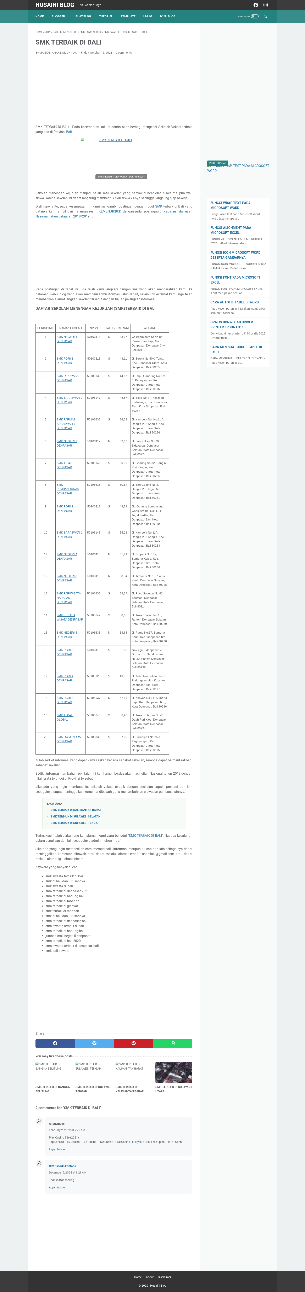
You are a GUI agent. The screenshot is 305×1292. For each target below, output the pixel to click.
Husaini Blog (54, 4)
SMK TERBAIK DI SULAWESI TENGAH (75, 823)
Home (39, 16)
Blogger (58, 16)
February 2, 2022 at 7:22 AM (67, 1130)
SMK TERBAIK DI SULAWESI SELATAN (75, 816)
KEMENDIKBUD (110, 211)
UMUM (147, 16)
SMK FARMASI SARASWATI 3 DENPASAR (66, 424)
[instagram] (265, 5)
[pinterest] (133, 1043)
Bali (69, 132)
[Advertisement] (114, 89)
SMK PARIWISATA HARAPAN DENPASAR (69, 598)
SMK (159, 206)
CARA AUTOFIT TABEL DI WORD (234, 302)
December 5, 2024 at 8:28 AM (67, 1172)
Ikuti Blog (168, 16)
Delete (61, 1149)
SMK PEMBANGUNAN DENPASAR (68, 489)
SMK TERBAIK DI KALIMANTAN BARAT (76, 810)
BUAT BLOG (83, 16)
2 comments (124, 52)
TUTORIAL (106, 16)
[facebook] (255, 5)
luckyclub (138, 1141)
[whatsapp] (172, 1043)
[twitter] (94, 1043)
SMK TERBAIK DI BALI (145, 836)
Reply (52, 1149)
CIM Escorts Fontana (62, 1166)
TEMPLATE (128, 16)
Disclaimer (164, 1277)
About (150, 1277)
